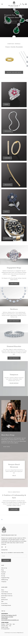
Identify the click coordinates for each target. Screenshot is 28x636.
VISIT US (14, 475)
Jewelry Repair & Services (6, 595)
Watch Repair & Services (6, 593)
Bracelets (8, 184)
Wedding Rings (4, 579)
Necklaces (3, 572)
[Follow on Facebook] (5, 547)
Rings (2, 570)
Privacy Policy (4, 603)
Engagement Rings (5, 577)
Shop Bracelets (14, 358)
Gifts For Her (4, 568)
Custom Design (4, 591)
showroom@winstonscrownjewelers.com (10, 620)
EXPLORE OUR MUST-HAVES (14, 72)
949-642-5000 (4, 618)
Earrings (3, 575)
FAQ (2, 601)
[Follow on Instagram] (2, 547)
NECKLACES (8, 131)
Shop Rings (14, 283)
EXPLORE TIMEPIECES (14, 383)
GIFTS (6, 211)
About (2, 590)
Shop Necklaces (14, 320)
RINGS (6, 104)
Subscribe (6, 560)
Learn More (14, 509)
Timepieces (3, 581)
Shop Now (14, 22)
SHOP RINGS (6, 446)
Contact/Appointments (6, 605)
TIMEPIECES (8, 238)
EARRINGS (7, 158)
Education (3, 597)
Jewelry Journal (4, 599)
